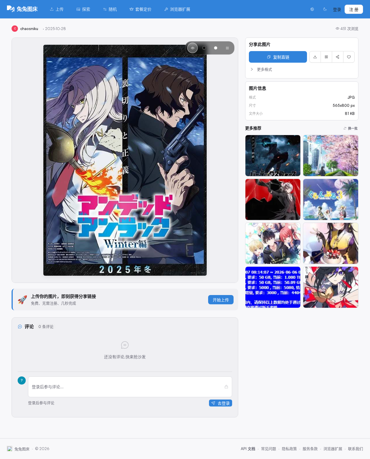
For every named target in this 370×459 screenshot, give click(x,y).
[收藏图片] (349, 57)
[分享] (337, 57)
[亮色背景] (215, 48)
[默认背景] (192, 48)
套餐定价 (143, 9)
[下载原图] (315, 57)
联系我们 (355, 448)
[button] (302, 69)
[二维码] (326, 57)
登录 (337, 9)
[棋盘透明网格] (227, 48)
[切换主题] (325, 9)
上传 (60, 9)
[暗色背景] (204, 48)
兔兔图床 (27, 9)
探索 (86, 9)
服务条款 (310, 448)
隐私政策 (289, 448)
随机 (113, 9)
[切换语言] (312, 9)
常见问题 (268, 448)
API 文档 (248, 448)
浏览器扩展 (180, 9)
